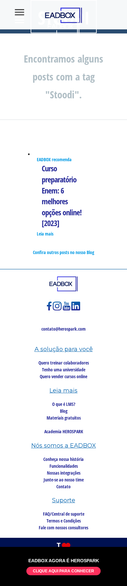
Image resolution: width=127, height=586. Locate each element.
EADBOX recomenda (54, 159)
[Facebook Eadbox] (50, 309)
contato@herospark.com (63, 329)
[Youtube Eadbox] (67, 309)
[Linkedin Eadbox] (75, 309)
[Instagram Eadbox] (58, 309)
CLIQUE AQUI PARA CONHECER (63, 571)
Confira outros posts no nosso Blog (63, 252)
